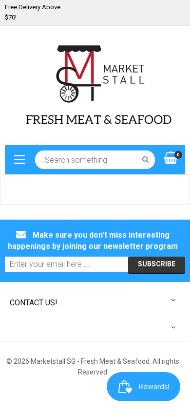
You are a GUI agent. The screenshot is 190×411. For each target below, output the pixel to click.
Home (14, 189)
